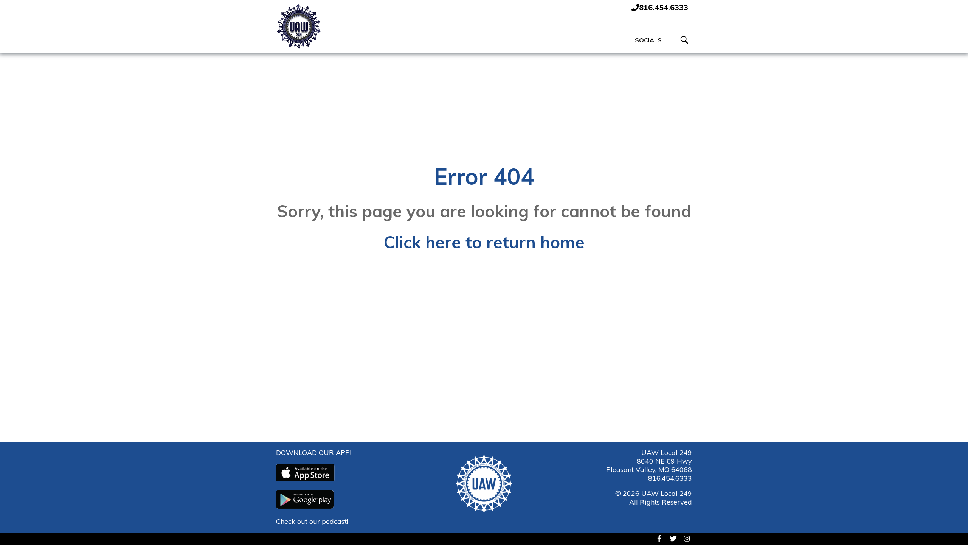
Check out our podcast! (312, 521)
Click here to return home (484, 242)
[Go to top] (949, 526)
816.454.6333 (670, 478)
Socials (648, 40)
